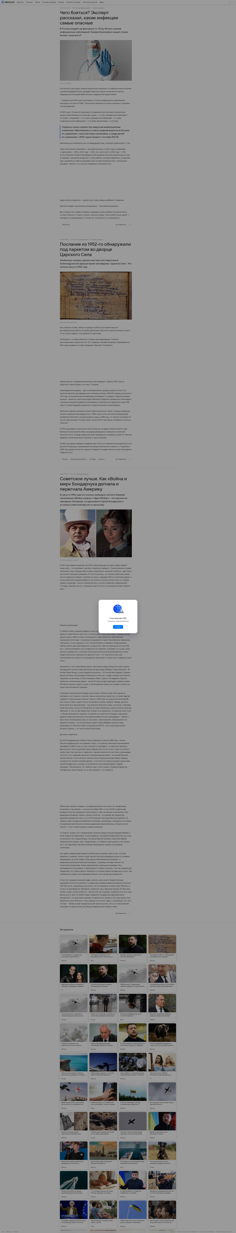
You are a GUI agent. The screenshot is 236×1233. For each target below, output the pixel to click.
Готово (118, 627)
